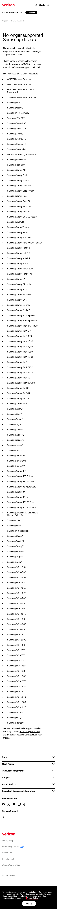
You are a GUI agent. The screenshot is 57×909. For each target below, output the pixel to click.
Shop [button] (4, 757)
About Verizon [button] (9, 784)
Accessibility (7, 853)
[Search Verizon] (36, 5)
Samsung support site (24, 67)
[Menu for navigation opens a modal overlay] (53, 5)
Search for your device (30, 731)
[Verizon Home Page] (8, 4)
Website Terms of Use (11, 865)
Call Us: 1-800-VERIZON (12, 12)
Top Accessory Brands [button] (13, 770)
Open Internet (8, 859)
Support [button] (6, 777)
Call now (31, 12)
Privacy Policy (7, 841)
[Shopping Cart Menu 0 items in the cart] (48, 5)
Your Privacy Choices (11, 847)
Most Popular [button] (8, 764)
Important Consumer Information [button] (18, 791)
